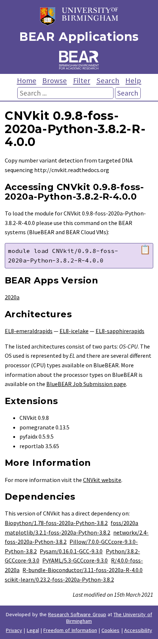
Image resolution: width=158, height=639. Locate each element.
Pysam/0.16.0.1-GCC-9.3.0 (71, 551)
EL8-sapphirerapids (120, 331)
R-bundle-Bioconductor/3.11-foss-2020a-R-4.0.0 (82, 570)
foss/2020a (124, 522)
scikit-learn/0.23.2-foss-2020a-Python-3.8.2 (59, 579)
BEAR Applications (79, 36)
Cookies (110, 630)
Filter (81, 80)
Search (107, 80)
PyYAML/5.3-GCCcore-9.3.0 (75, 560)
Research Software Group (77, 614)
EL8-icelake (74, 331)
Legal (33, 630)
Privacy (14, 630)
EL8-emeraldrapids (29, 331)
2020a (12, 297)
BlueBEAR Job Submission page (86, 384)
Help (133, 80)
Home (26, 80)
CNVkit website (102, 479)
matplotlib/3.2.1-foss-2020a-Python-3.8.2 (57, 532)
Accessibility (138, 630)
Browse (54, 80)
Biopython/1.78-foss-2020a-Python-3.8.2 (56, 522)
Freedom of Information (70, 630)
